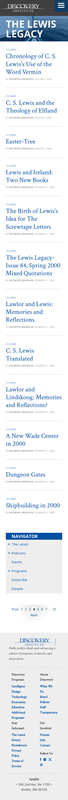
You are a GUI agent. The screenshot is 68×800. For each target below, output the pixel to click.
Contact (45, 745)
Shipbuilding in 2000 (33, 505)
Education (18, 707)
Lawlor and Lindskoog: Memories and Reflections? (34, 397)
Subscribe (19, 580)
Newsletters (19, 745)
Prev (15, 609)
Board (44, 697)
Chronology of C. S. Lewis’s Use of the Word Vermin (31, 64)
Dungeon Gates (25, 474)
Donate (17, 589)
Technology (19, 697)
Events (17, 562)
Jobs (42, 740)
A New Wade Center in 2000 (32, 440)
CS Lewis (11, 49)
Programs (19, 571)
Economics (19, 702)
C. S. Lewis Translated (20, 354)
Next (34, 615)
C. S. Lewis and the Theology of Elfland (31, 107)
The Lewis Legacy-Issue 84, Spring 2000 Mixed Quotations (33, 265)
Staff (43, 707)
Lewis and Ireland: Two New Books (29, 176)
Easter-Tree (20, 141)
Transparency (48, 712)
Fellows (45, 702)
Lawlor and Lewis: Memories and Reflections (29, 312)
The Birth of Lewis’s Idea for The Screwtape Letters (32, 219)
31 (54, 609)
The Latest (20, 544)
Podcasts (19, 553)
